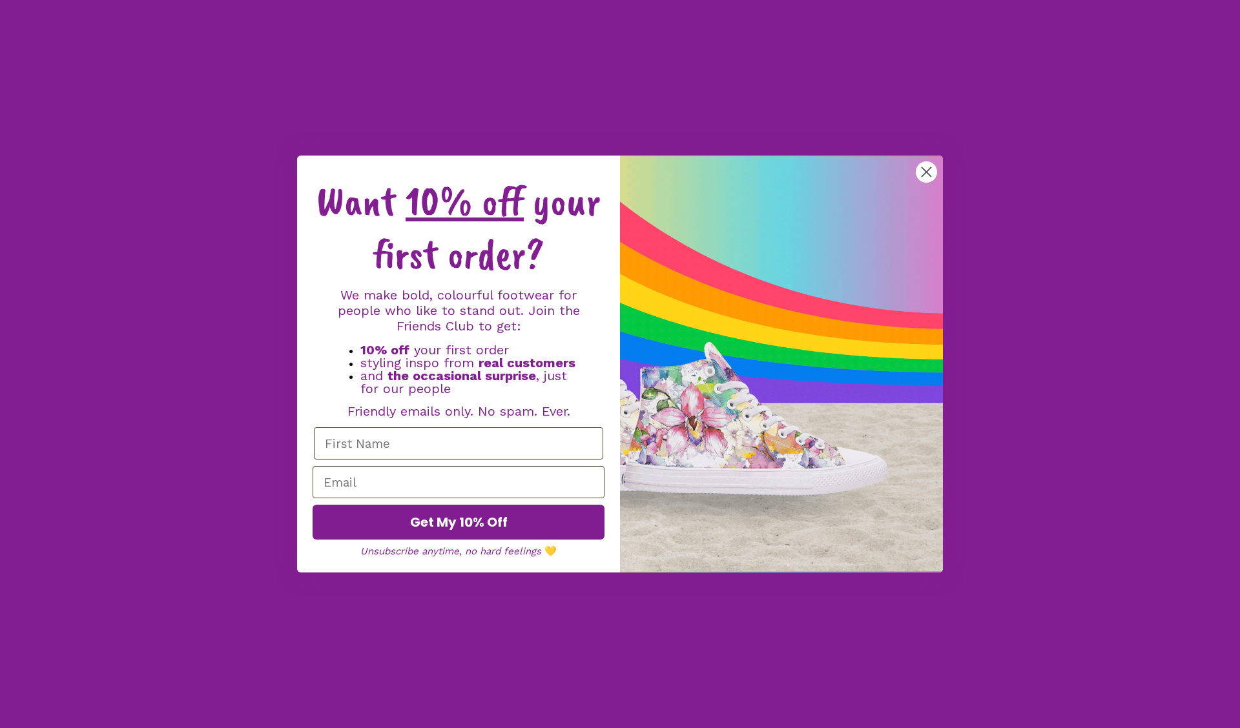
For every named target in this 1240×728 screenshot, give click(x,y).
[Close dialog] (926, 172)
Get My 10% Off (459, 522)
